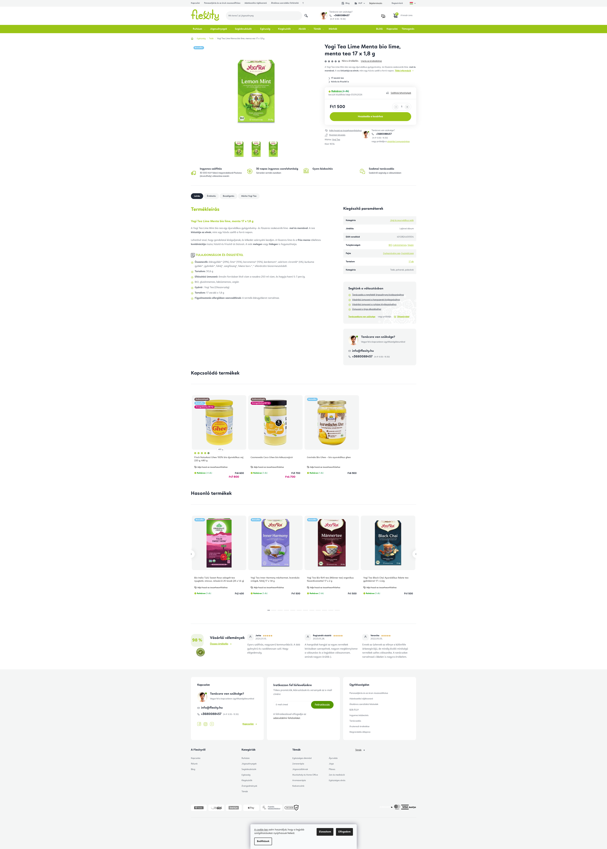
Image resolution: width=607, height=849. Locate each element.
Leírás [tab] (197, 196)
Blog (347, 3)
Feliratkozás (322, 704)
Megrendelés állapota (359, 732)
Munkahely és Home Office (305, 775)
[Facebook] (199, 724)
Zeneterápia (298, 764)
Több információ (403, 71)
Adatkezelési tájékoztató (256, 3)
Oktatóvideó (403, 317)
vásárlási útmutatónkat (398, 141)
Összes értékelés (219, 644)
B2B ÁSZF (354, 710)
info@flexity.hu (363, 351)
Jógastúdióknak (300, 769)
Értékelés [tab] (211, 196)
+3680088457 (341, 15)
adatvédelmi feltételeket (286, 718)
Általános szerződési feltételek (285, 3)
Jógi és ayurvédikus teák (402, 220)
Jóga (331, 764)
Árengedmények (249, 786)
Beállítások (263, 841)
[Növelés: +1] (407, 106)
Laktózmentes (400, 245)
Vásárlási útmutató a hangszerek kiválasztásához (376, 300)
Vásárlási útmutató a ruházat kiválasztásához (374, 304)
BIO (390, 245)
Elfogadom (344, 832)
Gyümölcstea (407, 253)
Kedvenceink (298, 786)
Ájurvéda (333, 758)
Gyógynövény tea (391, 253)
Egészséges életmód (302, 758)
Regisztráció (397, 3)
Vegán (411, 245)
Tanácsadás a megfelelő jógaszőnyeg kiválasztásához (378, 295)
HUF (360, 3)
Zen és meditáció (337, 775)
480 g (220, 449)
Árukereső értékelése (359, 726)
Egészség (246, 775)
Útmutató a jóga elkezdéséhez (366, 309)
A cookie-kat (261, 830)
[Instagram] (205, 724)
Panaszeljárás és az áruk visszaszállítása (222, 3)
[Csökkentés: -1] (396, 106)
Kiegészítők (247, 780)
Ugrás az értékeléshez (371, 61)
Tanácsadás (355, 721)
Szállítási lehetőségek (401, 93)
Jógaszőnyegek (249, 764)
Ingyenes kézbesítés (358, 715)
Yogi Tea (336, 140)
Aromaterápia (299, 780)
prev (191, 554)
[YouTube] (212, 724)
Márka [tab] (248, 196)
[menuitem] (199, 29)
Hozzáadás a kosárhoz (370, 116)
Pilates (332, 769)
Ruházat (246, 758)
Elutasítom (325, 832)
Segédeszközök (249, 769)
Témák (245, 791)
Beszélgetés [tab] (228, 196)
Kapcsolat (195, 3)
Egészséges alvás (337, 780)
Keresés (306, 15)
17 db (411, 262)
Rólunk (194, 764)
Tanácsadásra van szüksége (361, 317)
